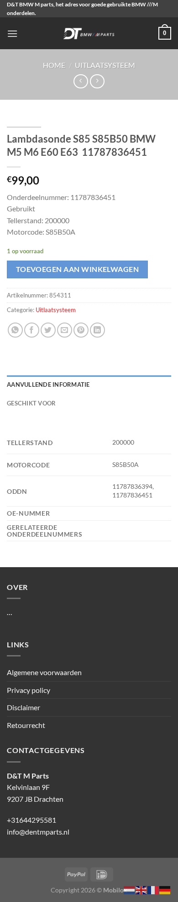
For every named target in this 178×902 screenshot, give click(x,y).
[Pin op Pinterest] (81, 330)
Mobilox (115, 890)
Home (54, 65)
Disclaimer (23, 707)
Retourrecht (26, 725)
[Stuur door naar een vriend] (64, 330)
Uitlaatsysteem (105, 65)
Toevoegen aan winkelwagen (77, 269)
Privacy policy (28, 690)
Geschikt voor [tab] (31, 403)
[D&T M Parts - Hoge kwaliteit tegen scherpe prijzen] (89, 33)
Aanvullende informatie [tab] (48, 384)
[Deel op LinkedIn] (97, 330)
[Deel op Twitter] (48, 330)
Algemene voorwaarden (44, 672)
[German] (165, 889)
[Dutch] (130, 889)
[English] (141, 889)
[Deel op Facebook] (31, 330)
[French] (153, 889)
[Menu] (12, 33)
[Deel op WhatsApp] (15, 330)
